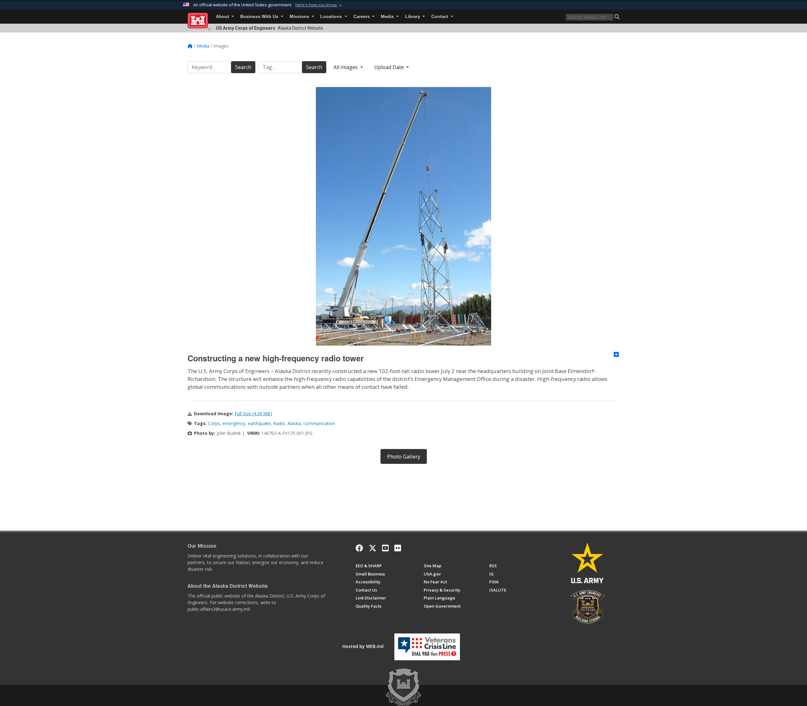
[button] (319, 5)
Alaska (294, 423)
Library (413, 16)
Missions (300, 16)
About (223, 16)
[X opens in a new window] (372, 548)
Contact (440, 16)
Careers (362, 16)
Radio (279, 423)
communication (319, 423)
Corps (214, 423)
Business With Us (260, 16)
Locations (331, 16)
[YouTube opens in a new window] (385, 548)
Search (243, 67)
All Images (346, 67)
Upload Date (389, 67)
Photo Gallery (403, 456)
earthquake (259, 423)
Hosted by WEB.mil (363, 646)
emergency (234, 423)
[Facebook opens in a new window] (359, 548)
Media (388, 16)
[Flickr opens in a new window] (397, 548)
